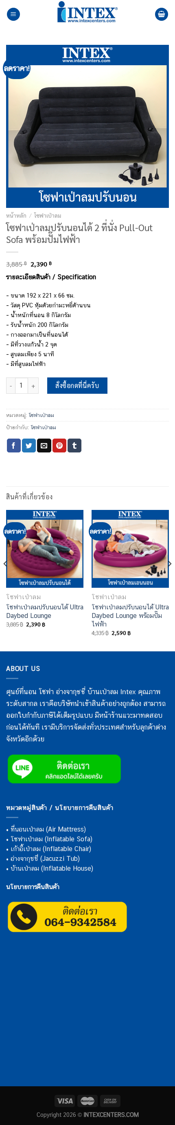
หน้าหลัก (16, 215)
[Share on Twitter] (29, 445)
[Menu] (13, 14)
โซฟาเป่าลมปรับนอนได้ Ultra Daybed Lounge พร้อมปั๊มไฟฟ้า (130, 615)
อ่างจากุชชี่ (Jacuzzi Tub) (45, 858)
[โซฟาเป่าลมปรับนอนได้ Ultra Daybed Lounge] (44, 548)
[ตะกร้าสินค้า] (161, 14)
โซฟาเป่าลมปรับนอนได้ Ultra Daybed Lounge (44, 611)
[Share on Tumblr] (74, 445)
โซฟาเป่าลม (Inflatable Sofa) (51, 839)
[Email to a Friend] (44, 445)
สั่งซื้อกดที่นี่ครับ (77, 385)
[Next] (169, 580)
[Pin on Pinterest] (59, 445)
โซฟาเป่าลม (47, 215)
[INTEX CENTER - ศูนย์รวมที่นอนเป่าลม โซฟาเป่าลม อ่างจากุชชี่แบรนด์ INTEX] (87, 14)
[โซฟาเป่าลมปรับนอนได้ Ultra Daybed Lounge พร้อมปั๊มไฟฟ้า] (130, 548)
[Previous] (6, 580)
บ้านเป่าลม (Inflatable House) (52, 868)
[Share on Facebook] (14, 445)
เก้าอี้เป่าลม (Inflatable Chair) (51, 849)
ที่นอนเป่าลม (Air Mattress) (48, 829)
